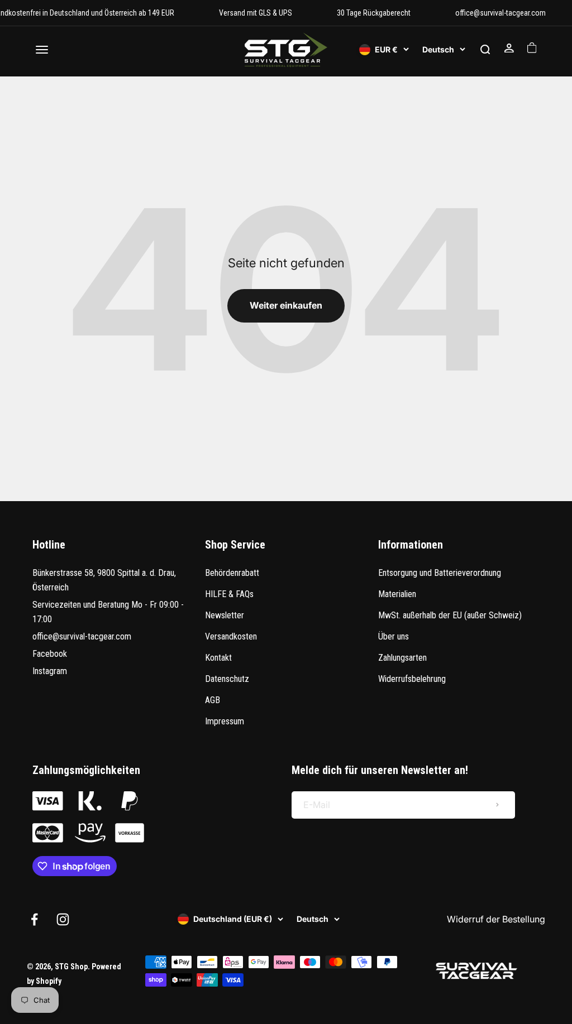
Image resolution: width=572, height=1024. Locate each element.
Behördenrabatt (232, 573)
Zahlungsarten (402, 657)
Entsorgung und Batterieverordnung (439, 573)
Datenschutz (227, 679)
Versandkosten (231, 636)
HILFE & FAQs (229, 594)
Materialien (397, 594)
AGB (212, 700)
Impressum (224, 721)
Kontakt (218, 657)
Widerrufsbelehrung (412, 679)
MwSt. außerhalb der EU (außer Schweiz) (450, 615)
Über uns (393, 636)
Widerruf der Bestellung (496, 919)
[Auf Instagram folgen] (62, 919)
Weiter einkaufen (286, 305)
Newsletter (224, 615)
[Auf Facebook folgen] (34, 919)
